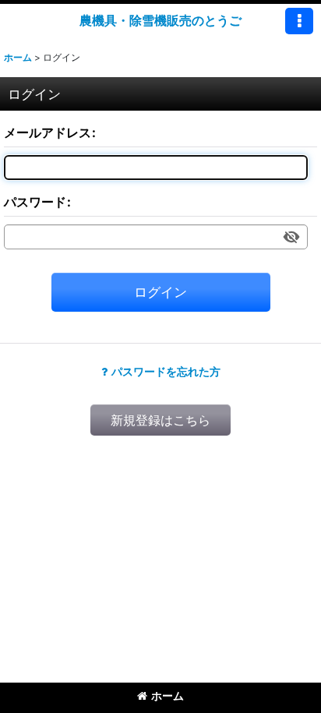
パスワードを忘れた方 (165, 371)
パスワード (35, 202)
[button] (299, 21)
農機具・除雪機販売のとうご (160, 20)
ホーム (167, 695)
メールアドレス (47, 132)
